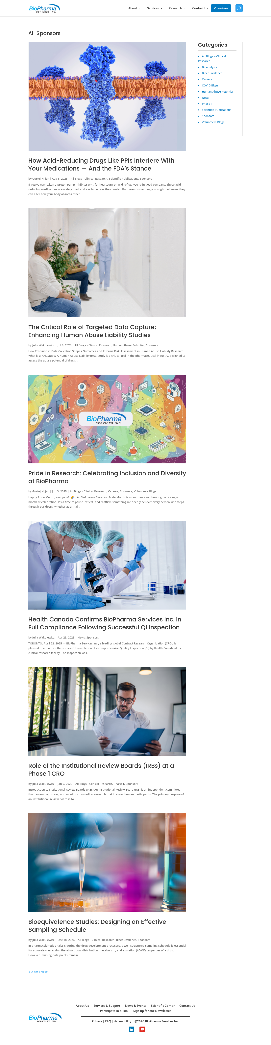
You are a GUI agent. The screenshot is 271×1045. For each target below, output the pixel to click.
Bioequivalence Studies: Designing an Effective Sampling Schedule (97, 925)
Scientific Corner (163, 1006)
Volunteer (221, 8)
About (132, 8)
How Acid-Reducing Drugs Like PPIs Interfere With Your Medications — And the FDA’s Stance (101, 164)
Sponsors (146, 178)
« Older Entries (38, 972)
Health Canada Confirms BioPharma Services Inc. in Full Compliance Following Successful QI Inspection (104, 623)
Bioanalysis (209, 67)
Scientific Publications (123, 178)
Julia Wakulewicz (43, 345)
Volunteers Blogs (145, 491)
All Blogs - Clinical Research (89, 178)
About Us (82, 1006)
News (81, 637)
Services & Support (107, 1006)
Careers (113, 491)
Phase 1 (119, 784)
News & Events (135, 1006)
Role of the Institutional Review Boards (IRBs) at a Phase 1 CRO (101, 769)
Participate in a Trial (114, 1011)
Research (175, 8)
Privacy (97, 1021)
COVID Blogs (210, 85)
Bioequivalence (126, 940)
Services (153, 8)
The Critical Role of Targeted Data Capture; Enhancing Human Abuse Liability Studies (92, 331)
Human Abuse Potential (128, 345)
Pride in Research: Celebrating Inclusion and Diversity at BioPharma (107, 477)
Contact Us (200, 8)
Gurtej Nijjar (40, 178)
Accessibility (122, 1021)
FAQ (108, 1021)
